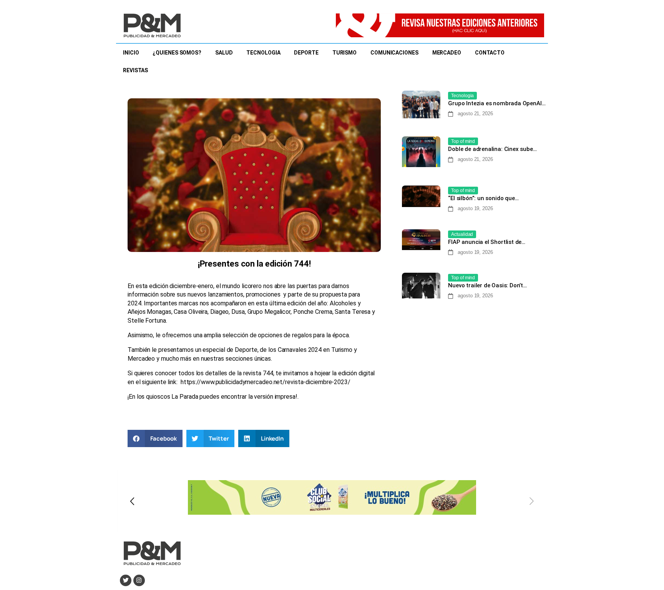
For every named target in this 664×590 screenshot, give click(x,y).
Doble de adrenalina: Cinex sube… (492, 149)
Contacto (490, 53)
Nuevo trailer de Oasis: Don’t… (487, 285)
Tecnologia (263, 53)
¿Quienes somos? (177, 53)
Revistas (135, 70)
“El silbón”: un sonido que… (483, 198)
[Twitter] (125, 580)
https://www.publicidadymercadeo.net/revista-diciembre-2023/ (265, 382)
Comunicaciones (394, 53)
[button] (155, 438)
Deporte (306, 53)
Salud (224, 53)
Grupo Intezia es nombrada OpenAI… (496, 103)
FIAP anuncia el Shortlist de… (486, 242)
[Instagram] (139, 580)
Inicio (131, 53)
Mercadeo (446, 53)
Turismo (344, 53)
